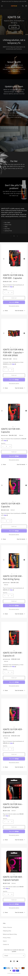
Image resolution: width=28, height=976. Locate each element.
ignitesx (12, 973)
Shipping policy (7, 930)
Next (24, 259)
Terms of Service (7, 927)
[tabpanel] (14, 259)
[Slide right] (17, 236)
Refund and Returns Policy (10, 934)
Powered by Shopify (17, 973)
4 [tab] (17, 347)
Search (5, 941)
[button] (2, 6)
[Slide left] (10, 236)
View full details (19, 310)
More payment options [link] (14, 305)
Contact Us (6, 944)
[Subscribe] (23, 955)
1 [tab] (12, 273)
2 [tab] (14, 273)
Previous (3, 259)
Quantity (5, 289)
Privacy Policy (6, 937)
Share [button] (6, 310)
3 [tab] (16, 273)
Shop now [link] (14, 27)
